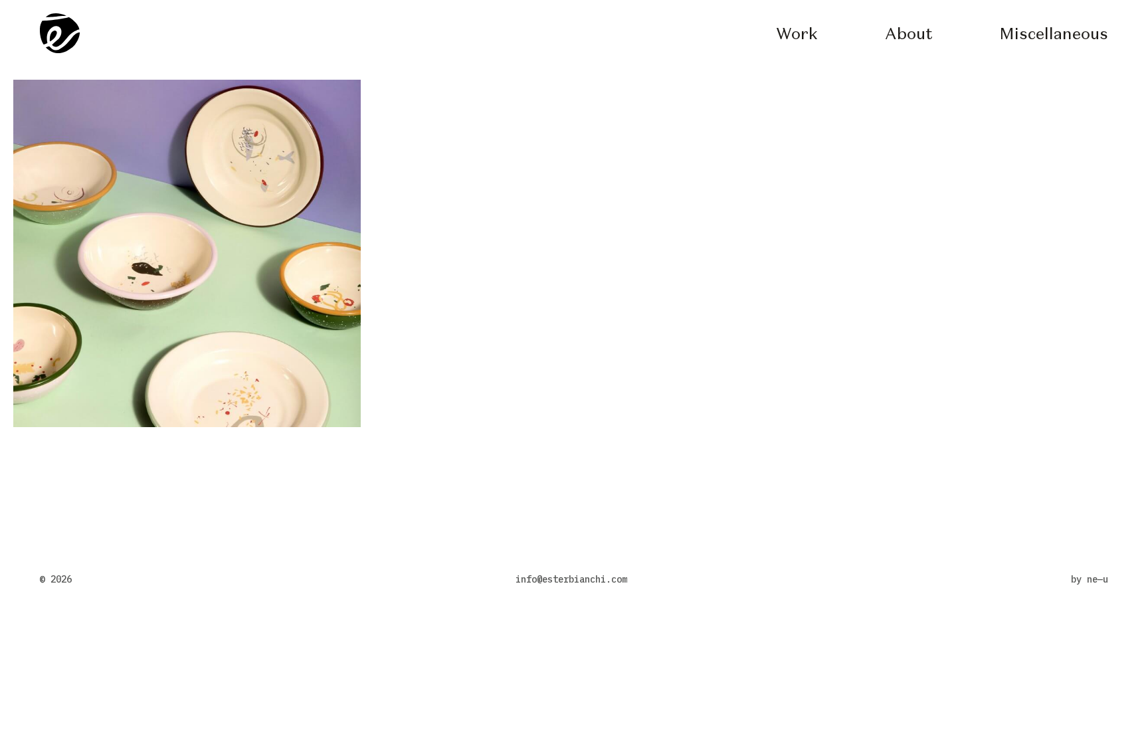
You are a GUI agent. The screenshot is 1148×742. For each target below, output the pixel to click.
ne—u (1097, 579)
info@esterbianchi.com (571, 579)
